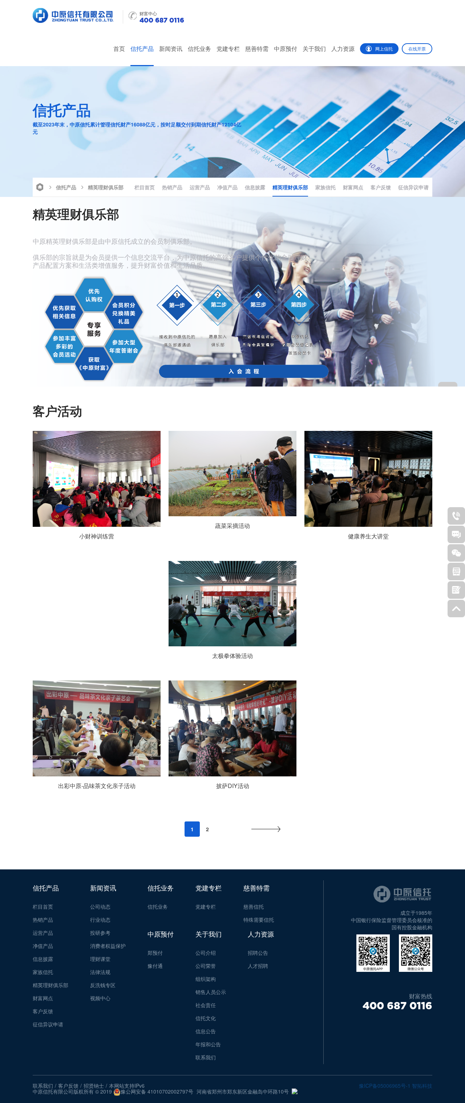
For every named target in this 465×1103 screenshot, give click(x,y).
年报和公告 (208, 1044)
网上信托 (384, 48)
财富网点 (353, 187)
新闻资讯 (170, 48)
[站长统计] (295, 1091)
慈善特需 (256, 48)
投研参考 (100, 932)
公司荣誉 (205, 965)
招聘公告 (258, 952)
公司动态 (100, 906)
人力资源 (343, 48)
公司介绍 (205, 952)
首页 (119, 48)
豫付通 (155, 965)
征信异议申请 (413, 187)
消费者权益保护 (108, 945)
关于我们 (314, 48)
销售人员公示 (210, 991)
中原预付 (285, 48)
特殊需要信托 (258, 919)
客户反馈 (381, 187)
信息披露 (255, 187)
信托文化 (205, 1018)
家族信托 (325, 187)
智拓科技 (422, 1085)
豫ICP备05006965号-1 (385, 1085)
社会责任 (205, 1005)
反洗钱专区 (103, 985)
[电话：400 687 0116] (456, 516)
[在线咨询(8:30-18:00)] (456, 534)
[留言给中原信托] (456, 590)
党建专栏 (228, 48)
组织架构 (205, 978)
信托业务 (199, 48)
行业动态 (100, 919)
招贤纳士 (94, 1085)
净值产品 (227, 187)
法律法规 (100, 971)
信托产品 (142, 48)
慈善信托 (253, 906)
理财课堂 (100, 958)
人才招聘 (258, 965)
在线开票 (417, 48)
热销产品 (172, 187)
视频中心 (100, 998)
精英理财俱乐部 (106, 187)
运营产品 (200, 187)
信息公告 (205, 1031)
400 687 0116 (397, 1006)
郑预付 (155, 952)
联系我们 (205, 1057)
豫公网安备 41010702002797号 (157, 1091)
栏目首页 (144, 187)
